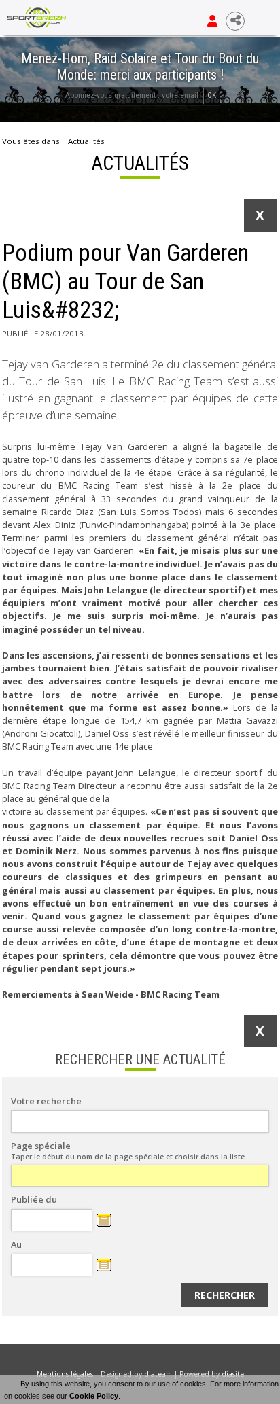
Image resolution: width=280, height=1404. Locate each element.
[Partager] (235, 21)
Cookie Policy (93, 1396)
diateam (158, 1374)
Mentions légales (65, 1374)
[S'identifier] (212, 21)
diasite (233, 1374)
